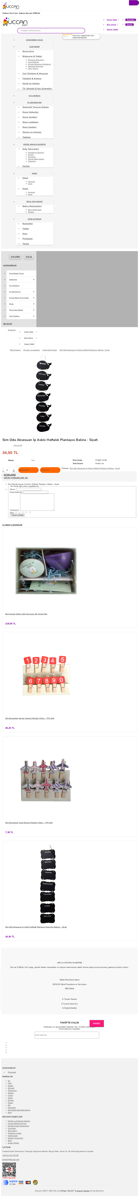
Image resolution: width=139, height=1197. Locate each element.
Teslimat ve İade (14, 1133)
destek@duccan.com (10, 1159)
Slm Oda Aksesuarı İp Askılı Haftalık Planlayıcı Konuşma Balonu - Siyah (36, 927)
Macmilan (12, 1107)
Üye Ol (129, 24)
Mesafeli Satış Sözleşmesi (18, 1126)
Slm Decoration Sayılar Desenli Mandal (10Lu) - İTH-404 (29, 718)
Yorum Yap (18, 445)
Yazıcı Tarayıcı (33, 68)
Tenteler (31, 212)
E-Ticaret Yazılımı (69, 1008)
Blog (10, 1140)
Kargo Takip (112, 20)
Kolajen (31, 155)
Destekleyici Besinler (36, 152)
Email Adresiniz (16, 492)
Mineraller (32, 157)
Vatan (10, 1098)
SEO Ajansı (69, 988)
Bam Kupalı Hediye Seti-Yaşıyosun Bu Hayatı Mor (26, 614)
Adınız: (13, 489)
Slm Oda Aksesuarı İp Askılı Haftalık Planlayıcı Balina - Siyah (95, 468)
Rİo (9, 1105)
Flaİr (10, 1083)
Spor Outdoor (34, 219)
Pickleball (12, 1072)
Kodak (10, 1086)
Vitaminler (32, 161)
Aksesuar (31, 181)
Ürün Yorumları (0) (16, 477)
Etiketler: (65, 468)
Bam (10, 1112)
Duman (11, 1100)
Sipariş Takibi (112, 29)
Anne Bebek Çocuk (34, 40)
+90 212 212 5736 (10, 1155)
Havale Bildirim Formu (17, 1123)
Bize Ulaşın (111, 24)
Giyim (30, 184)
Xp (9, 1081)
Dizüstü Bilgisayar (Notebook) (39, 64)
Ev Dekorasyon (34, 102)
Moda (34, 173)
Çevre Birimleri (33, 62)
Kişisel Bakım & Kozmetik (34, 144)
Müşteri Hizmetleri (15, 1138)
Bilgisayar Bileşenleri (36, 60)
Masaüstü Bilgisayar (35, 66)
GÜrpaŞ (11, 1088)
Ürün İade (12, 1128)
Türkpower (12, 1090)
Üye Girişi (131, 20)
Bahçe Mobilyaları (35, 210)
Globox (11, 1093)
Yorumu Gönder (17, 515)
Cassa (10, 1095)
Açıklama (10, 474)
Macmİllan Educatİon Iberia (19, 1110)
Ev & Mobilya (34, 96)
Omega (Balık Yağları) (36, 159)
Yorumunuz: (15, 510)
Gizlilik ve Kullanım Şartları (19, 1121)
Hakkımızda (13, 1136)
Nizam (10, 1103)
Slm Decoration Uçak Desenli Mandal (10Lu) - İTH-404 (29, 823)
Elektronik (34, 47)
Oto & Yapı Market (34, 202)
